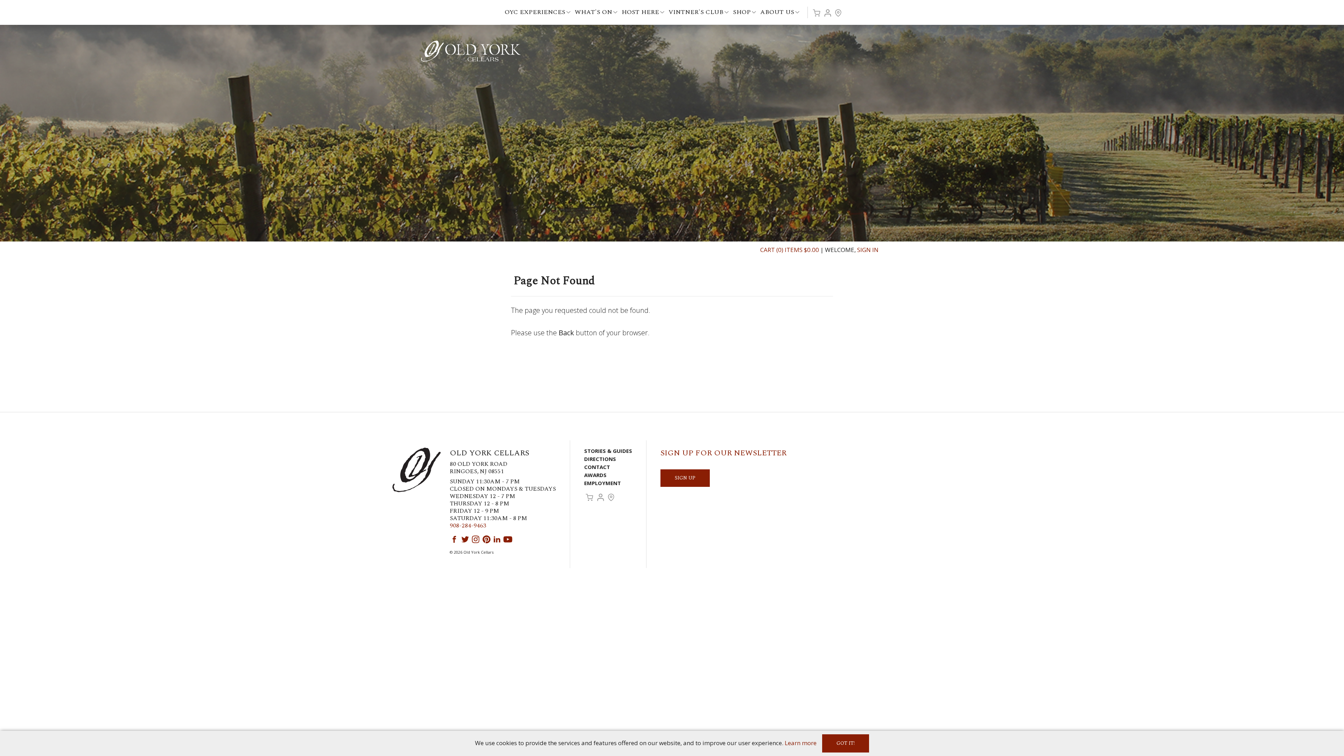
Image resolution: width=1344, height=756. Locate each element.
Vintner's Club (695, 12)
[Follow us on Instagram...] (475, 539)
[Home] (471, 51)
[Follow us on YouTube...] (507, 539)
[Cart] (816, 13)
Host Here (640, 12)
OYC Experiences (535, 12)
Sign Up (685, 478)
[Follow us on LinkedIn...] (497, 539)
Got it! (845, 743)
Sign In (867, 250)
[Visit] (838, 13)
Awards (595, 474)
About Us (777, 12)
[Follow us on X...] (465, 539)
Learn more (801, 743)
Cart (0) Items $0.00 (789, 250)
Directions (600, 458)
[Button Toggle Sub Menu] (568, 12)
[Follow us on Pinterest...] (486, 539)
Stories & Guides (608, 450)
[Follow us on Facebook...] (454, 539)
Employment (602, 482)
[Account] (827, 13)
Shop (742, 12)
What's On (593, 12)
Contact (597, 466)
